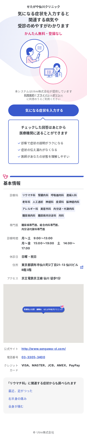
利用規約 (29, 95)
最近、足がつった (20, 391)
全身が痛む (16, 406)
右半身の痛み (17, 398)
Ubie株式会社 (45, 432)
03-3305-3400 (33, 357)
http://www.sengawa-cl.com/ (44, 348)
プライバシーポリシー (50, 95)
